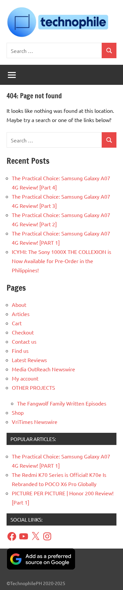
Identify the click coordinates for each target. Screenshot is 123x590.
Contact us (24, 341)
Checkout (23, 332)
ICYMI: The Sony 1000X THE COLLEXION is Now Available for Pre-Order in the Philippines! (61, 260)
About (19, 304)
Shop (18, 412)
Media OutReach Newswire (43, 369)
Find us (20, 350)
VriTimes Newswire (34, 421)
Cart (17, 323)
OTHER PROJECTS (33, 387)
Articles (21, 313)
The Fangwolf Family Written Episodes (61, 403)
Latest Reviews (29, 359)
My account (25, 378)
